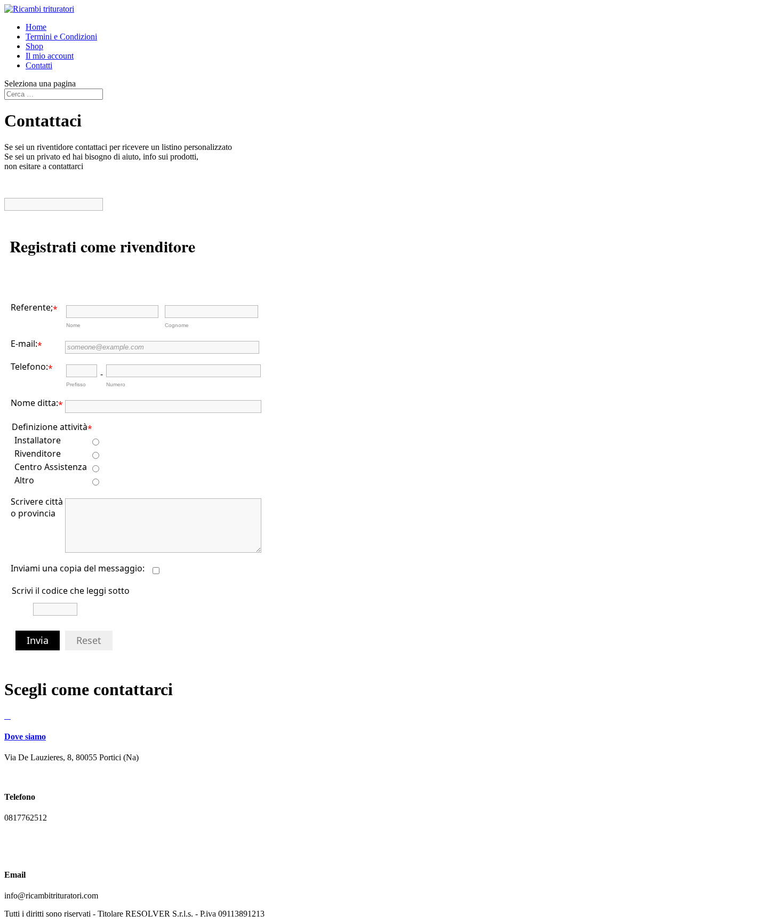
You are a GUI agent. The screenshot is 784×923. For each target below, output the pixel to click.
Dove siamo (25, 736)
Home (36, 26)
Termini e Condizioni (61, 36)
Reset (88, 640)
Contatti (39, 65)
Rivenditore (37, 453)
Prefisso (76, 384)
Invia (38, 640)
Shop (34, 46)
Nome (73, 325)
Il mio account (50, 55)
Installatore (37, 440)
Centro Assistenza (50, 467)
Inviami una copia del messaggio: (78, 568)
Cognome (177, 325)
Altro (24, 480)
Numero (115, 384)
